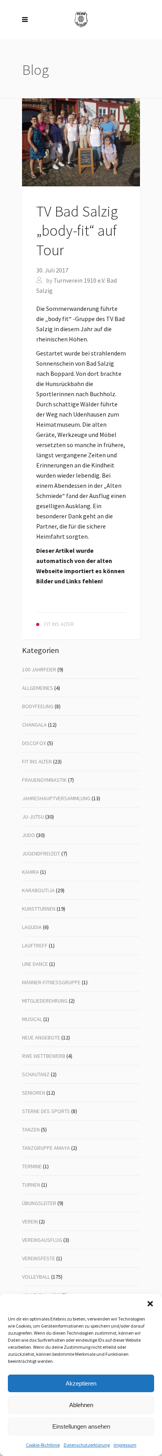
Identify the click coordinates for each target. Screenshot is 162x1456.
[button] (150, 1304)
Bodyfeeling (37, 706)
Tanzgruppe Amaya (46, 1147)
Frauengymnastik (44, 779)
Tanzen (31, 1129)
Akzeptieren (81, 1383)
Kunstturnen (38, 908)
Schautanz (36, 1074)
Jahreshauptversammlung (56, 798)
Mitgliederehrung (45, 1000)
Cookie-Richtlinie (43, 1445)
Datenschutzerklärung (87, 1445)
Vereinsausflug (42, 1239)
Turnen (31, 1184)
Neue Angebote (41, 1037)
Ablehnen (81, 1405)
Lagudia (32, 927)
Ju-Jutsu (33, 816)
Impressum (125, 1445)
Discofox (34, 743)
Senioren (33, 1092)
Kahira (30, 871)
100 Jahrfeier (39, 669)
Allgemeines (37, 687)
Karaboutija (38, 890)
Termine (32, 1166)
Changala (34, 724)
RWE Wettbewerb (43, 1055)
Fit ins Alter (37, 761)
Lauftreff (35, 945)
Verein (30, 1221)
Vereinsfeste (38, 1258)
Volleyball (36, 1276)
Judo (28, 835)
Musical (32, 1019)
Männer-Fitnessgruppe (51, 982)
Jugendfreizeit (41, 853)
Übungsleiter (39, 1203)
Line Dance (35, 963)
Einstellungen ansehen (81, 1426)
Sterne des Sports (46, 1111)
